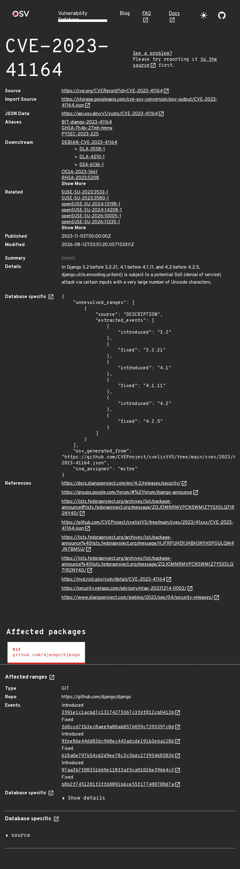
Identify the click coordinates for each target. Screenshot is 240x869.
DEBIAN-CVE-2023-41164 (89, 143)
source (20, 835)
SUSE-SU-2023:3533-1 (85, 192)
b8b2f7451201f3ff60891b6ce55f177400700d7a (118, 785)
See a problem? (152, 54)
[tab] (46, 653)
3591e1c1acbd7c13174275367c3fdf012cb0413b (118, 713)
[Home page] (20, 15)
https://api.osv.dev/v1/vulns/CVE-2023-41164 (110, 114)
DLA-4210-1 (92, 157)
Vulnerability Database (72, 17)
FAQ (146, 14)
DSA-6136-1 (91, 165)
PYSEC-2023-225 (80, 134)
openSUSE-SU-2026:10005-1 (91, 216)
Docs (174, 14)
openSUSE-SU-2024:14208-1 (92, 210)
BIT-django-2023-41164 (87, 122)
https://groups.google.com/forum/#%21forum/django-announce (127, 493)
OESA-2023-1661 (80, 172)
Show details (86, 798)
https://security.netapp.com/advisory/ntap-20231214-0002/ (124, 589)
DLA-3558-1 (92, 149)
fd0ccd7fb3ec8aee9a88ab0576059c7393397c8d (118, 727)
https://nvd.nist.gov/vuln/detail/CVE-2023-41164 (113, 580)
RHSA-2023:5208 (80, 178)
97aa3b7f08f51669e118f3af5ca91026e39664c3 (118, 770)
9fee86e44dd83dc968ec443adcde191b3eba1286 (118, 742)
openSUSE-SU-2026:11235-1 (91, 222)
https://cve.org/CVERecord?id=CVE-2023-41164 (112, 91)
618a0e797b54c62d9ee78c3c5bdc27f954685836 (118, 756)
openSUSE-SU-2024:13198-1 (91, 204)
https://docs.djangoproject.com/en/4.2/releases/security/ (121, 484)
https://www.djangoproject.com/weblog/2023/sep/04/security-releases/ (137, 598)
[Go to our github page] (222, 15)
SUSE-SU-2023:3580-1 (85, 198)
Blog (125, 14)
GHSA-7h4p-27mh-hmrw (87, 128)
